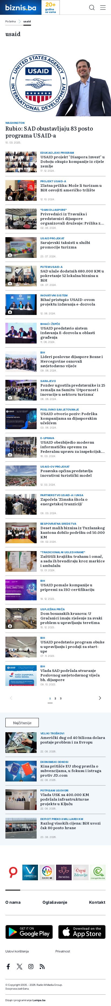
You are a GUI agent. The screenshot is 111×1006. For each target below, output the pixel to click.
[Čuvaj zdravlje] (81, 872)
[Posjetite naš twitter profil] (19, 966)
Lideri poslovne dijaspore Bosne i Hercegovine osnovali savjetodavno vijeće (71, 361)
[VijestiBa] (30, 872)
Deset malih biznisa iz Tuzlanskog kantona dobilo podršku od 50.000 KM (72, 532)
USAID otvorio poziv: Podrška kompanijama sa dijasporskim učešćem (68, 418)
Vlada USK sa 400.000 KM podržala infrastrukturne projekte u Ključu (64, 799)
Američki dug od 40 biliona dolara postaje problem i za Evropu (72, 739)
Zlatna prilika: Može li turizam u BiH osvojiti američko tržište (71, 187)
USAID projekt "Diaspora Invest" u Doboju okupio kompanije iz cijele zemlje (72, 161)
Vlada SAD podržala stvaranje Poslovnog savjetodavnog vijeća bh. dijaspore (70, 675)
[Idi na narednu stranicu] (100, 699)
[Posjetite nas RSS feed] (42, 966)
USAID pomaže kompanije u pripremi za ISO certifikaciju (67, 587)
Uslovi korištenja (17, 951)
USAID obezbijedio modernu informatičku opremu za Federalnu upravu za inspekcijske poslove (71, 448)
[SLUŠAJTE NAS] (47, 872)
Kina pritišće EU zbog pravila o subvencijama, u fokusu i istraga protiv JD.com (70, 770)
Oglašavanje (55, 902)
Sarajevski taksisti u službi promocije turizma (65, 245)
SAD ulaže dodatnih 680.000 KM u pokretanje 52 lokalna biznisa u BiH (72, 275)
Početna (10, 21)
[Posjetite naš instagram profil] (31, 966)
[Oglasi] (13, 872)
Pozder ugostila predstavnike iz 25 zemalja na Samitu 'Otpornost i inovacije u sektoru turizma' (72, 389)
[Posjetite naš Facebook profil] (8, 966)
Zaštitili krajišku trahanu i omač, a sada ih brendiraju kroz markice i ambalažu (72, 560)
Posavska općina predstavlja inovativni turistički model (66, 473)
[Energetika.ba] (98, 872)
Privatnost (63, 951)
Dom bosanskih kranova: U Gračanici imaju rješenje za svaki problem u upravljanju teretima (71, 618)
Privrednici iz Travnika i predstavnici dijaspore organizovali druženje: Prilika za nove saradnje (71, 220)
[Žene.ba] (64, 872)
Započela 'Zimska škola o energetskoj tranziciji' (64, 501)
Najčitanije (22, 722)
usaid (27, 21)
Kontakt (97, 902)
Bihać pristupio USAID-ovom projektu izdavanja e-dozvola (67, 302)
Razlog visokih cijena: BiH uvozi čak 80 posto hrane (70, 825)
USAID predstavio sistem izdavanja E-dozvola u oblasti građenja (67, 332)
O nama (13, 902)
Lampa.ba (39, 1000)
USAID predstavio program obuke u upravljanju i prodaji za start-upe (72, 646)
